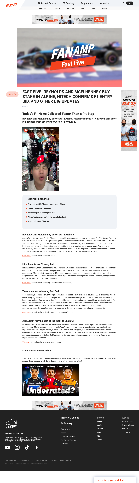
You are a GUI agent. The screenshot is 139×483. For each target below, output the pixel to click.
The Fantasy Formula (68, 440)
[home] (11, 5)
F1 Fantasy (68, 3)
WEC (93, 8)
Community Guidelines (39, 460)
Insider (63, 433)
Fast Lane (64, 444)
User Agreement (10, 460)
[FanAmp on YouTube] (7, 447)
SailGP (105, 8)
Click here (26, 256)
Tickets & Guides (47, 3)
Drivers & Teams (128, 425)
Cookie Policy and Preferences (61, 460)
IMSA (83, 8)
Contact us (126, 432)
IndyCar (57, 8)
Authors (125, 429)
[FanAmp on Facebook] (36, 447)
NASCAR (70, 8)
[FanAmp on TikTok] (26, 447)
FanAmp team (127, 421)
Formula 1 (43, 8)
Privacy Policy (24, 460)
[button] (87, 3)
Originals (65, 429)
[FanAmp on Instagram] (17, 447)
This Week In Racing (68, 437)
